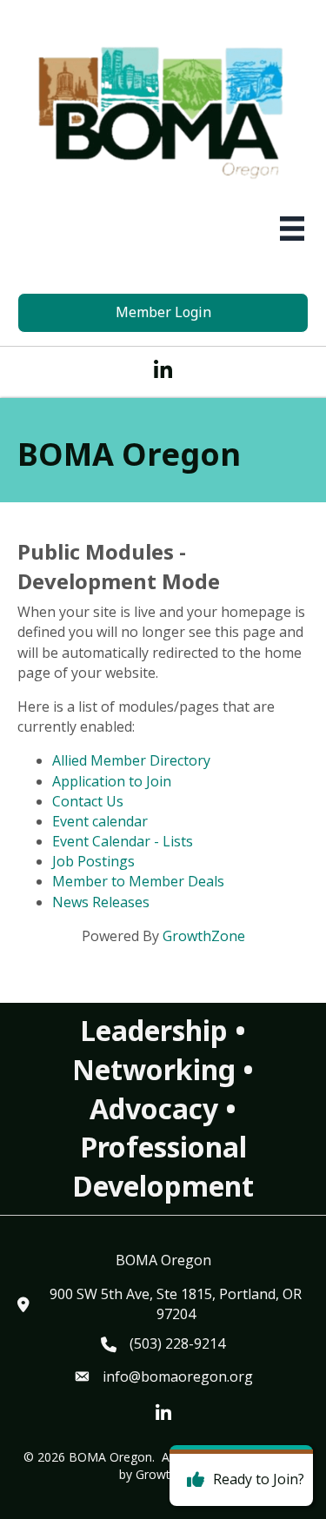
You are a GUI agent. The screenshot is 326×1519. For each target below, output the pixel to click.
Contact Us (87, 801)
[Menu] (292, 228)
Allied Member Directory (131, 760)
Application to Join (111, 781)
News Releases (101, 902)
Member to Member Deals (138, 881)
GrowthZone (204, 935)
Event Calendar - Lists (122, 841)
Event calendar (100, 821)
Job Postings (93, 861)
